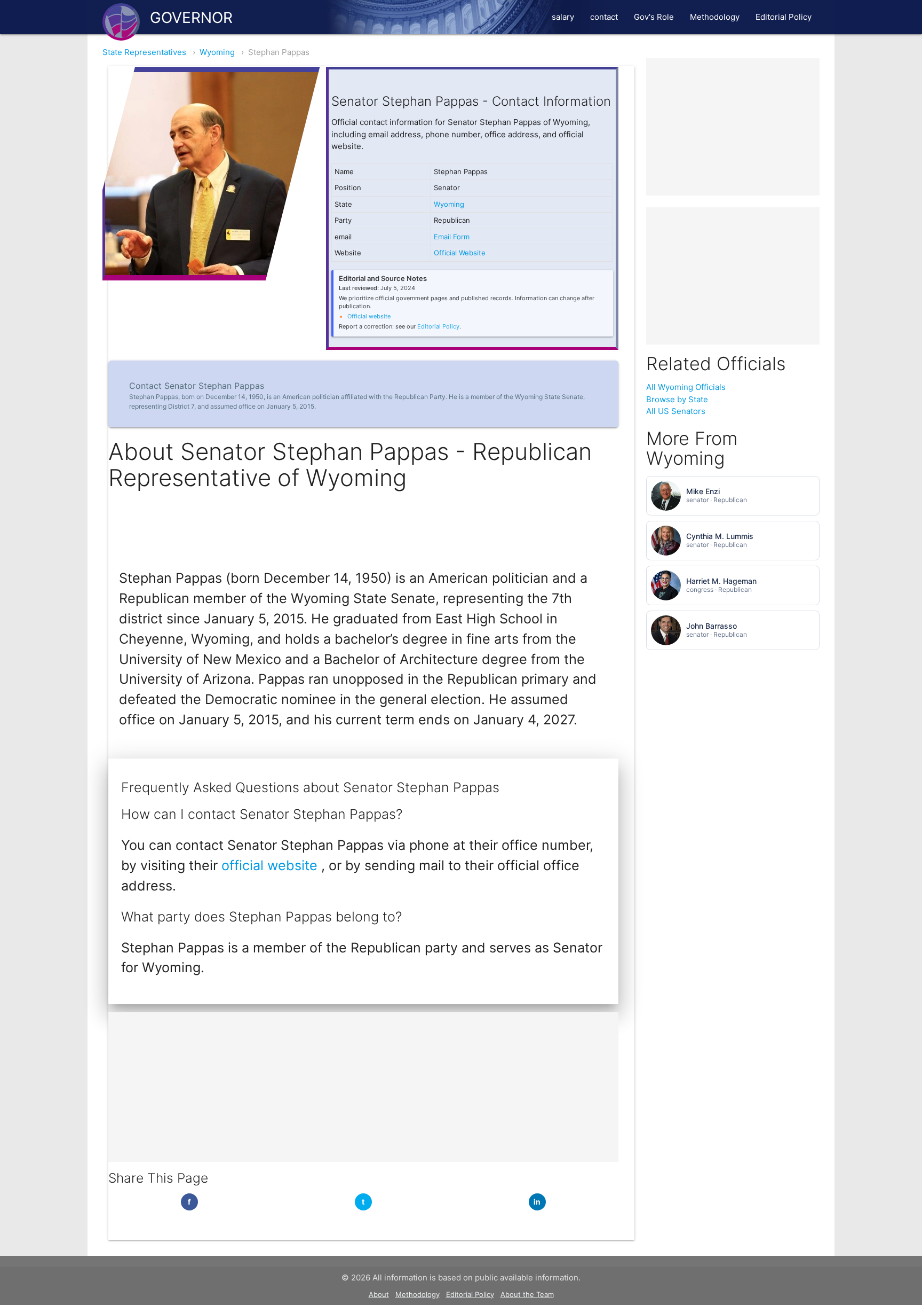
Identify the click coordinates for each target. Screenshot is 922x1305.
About (379, 1294)
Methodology (715, 17)
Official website (369, 316)
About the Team (527, 1294)
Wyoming (217, 52)
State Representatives (144, 52)
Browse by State (677, 399)
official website (271, 865)
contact (604, 17)
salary (563, 17)
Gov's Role (654, 17)
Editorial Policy (784, 17)
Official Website (460, 252)
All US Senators (675, 411)
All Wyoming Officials (686, 387)
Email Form (452, 236)
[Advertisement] (363, 1087)
